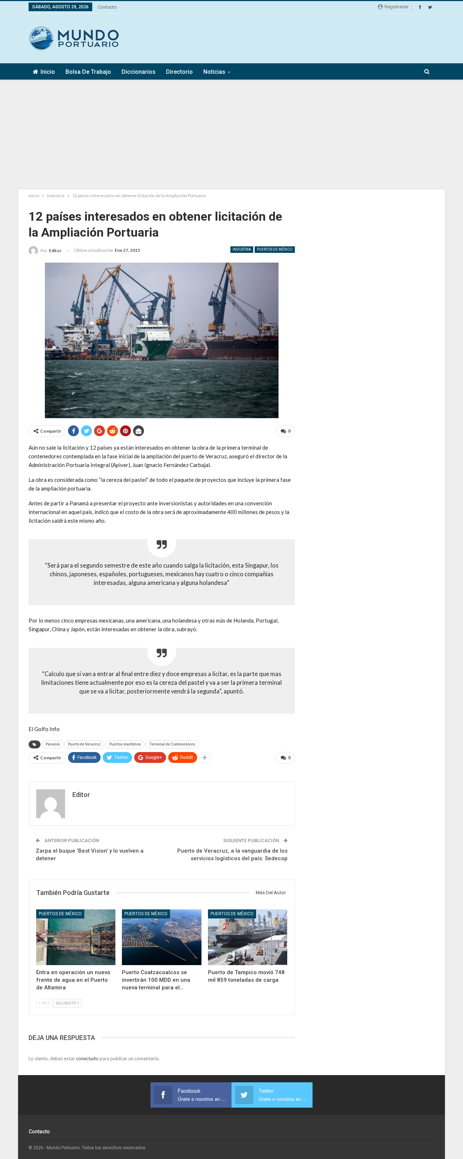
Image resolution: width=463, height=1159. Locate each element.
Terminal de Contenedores (172, 744)
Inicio (48, 71)
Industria (242, 249)
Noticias (214, 71)
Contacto (107, 7)
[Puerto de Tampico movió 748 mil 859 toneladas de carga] (247, 937)
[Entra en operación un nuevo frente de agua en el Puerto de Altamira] (75, 937)
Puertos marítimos (125, 744)
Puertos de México (275, 249)
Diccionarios (139, 71)
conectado (87, 1058)
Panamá (53, 744)
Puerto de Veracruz (84, 744)
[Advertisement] (302, 37)
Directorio (179, 71)
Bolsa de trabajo (88, 71)
